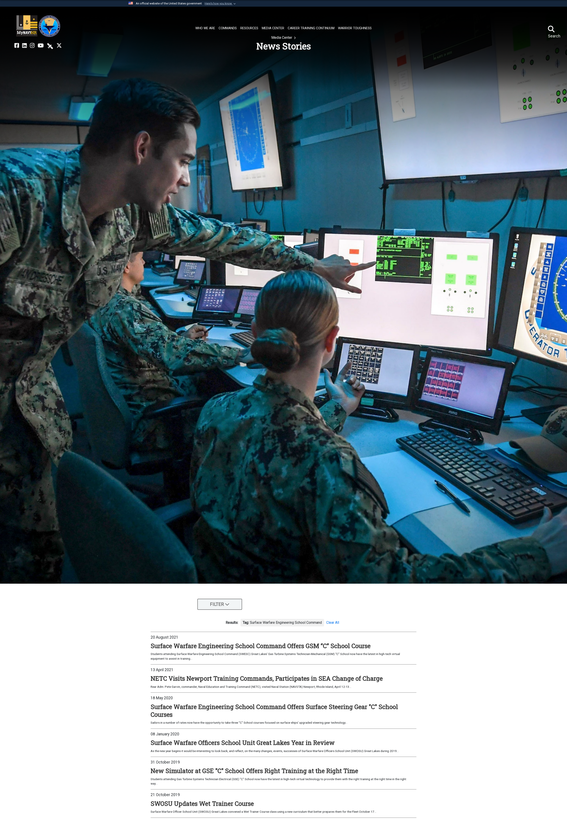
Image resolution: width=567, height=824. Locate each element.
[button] (221, 3)
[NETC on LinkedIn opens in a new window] (24, 46)
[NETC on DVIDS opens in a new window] (50, 46)
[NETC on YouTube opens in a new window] (41, 46)
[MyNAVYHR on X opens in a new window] (59, 46)
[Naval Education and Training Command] (38, 26)
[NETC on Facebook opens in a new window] (16, 46)
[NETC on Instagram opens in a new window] (32, 46)
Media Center (282, 37)
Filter (217, 604)
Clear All (332, 622)
